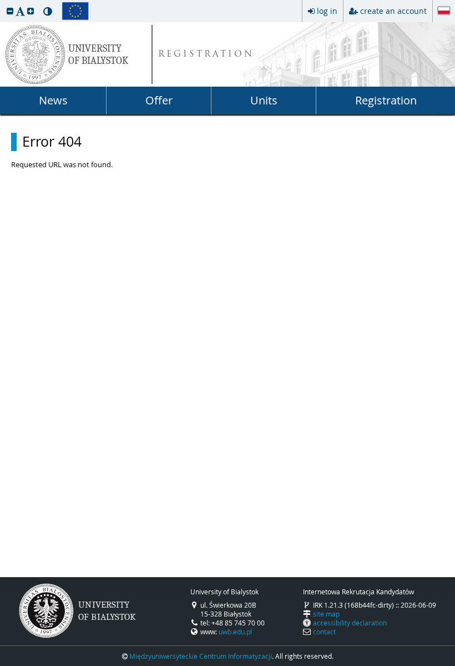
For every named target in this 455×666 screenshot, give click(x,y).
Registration (386, 100)
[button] (10, 11)
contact (324, 631)
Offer (159, 100)
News (53, 100)
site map (326, 613)
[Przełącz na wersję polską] (443, 11)
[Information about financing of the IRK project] (75, 11)
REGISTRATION (206, 55)
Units (263, 100)
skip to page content (3, 3)
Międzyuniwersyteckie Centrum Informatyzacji (200, 656)
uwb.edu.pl (235, 631)
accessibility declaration (350, 622)
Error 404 (52, 142)
